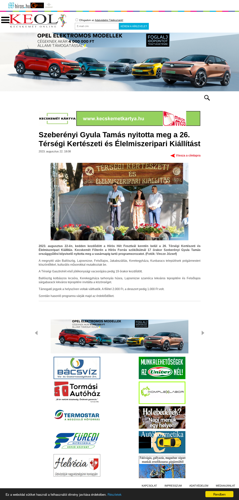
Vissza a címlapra (188, 155)
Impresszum (173, 485)
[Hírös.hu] (19, 5)
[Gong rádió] (37, 5)
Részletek (115, 494)
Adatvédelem (198, 485)
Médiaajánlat (225, 485)
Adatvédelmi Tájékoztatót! (109, 20)
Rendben (219, 494)
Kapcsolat (149, 485)
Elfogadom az (101, 20)
